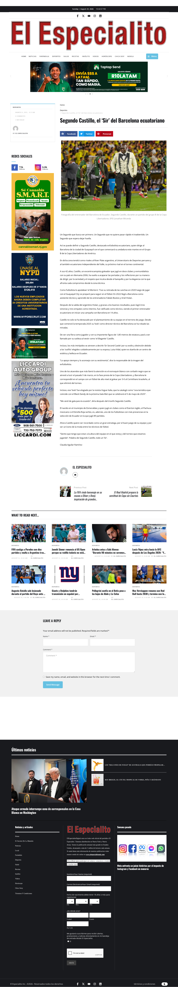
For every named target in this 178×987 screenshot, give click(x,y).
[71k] (15, 167)
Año (91, 905)
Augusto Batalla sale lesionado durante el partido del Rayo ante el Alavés (28, 594)
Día (68, 905)
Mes (77, 905)
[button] (10, 76)
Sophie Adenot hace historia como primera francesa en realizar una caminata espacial (141, 867)
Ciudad (69, 919)
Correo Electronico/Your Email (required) (83, 884)
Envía (71, 963)
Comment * (47, 649)
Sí (70, 941)
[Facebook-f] (77, 16)
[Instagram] (94, 16)
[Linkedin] (100, 16)
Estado (91, 919)
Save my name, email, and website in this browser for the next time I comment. (83, 676)
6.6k (44, 167)
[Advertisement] (81, 715)
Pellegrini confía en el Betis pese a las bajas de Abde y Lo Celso (108, 592)
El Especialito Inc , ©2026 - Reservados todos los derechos (36, 984)
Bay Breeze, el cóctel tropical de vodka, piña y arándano (133, 780)
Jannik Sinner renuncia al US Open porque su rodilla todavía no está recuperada (68, 553)
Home (62, 105)
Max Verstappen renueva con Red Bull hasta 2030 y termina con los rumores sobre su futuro (148, 594)
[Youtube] (89, 16)
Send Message (52, 684)
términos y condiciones (144, 984)
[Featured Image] (29, 533)
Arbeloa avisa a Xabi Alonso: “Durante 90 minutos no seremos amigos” (108, 553)
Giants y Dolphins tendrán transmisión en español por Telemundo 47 (65, 594)
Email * (93, 636)
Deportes (63, 110)
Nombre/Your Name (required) (79, 874)
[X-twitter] (83, 16)
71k (21, 167)
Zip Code (70, 928)
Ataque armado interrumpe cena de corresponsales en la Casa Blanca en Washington (46, 811)
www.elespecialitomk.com (95, 854)
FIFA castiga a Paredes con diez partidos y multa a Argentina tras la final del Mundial (28, 553)
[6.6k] (38, 167)
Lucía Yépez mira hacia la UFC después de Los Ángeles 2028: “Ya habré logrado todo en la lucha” (148, 553)
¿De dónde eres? (73, 911)
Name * (46, 636)
